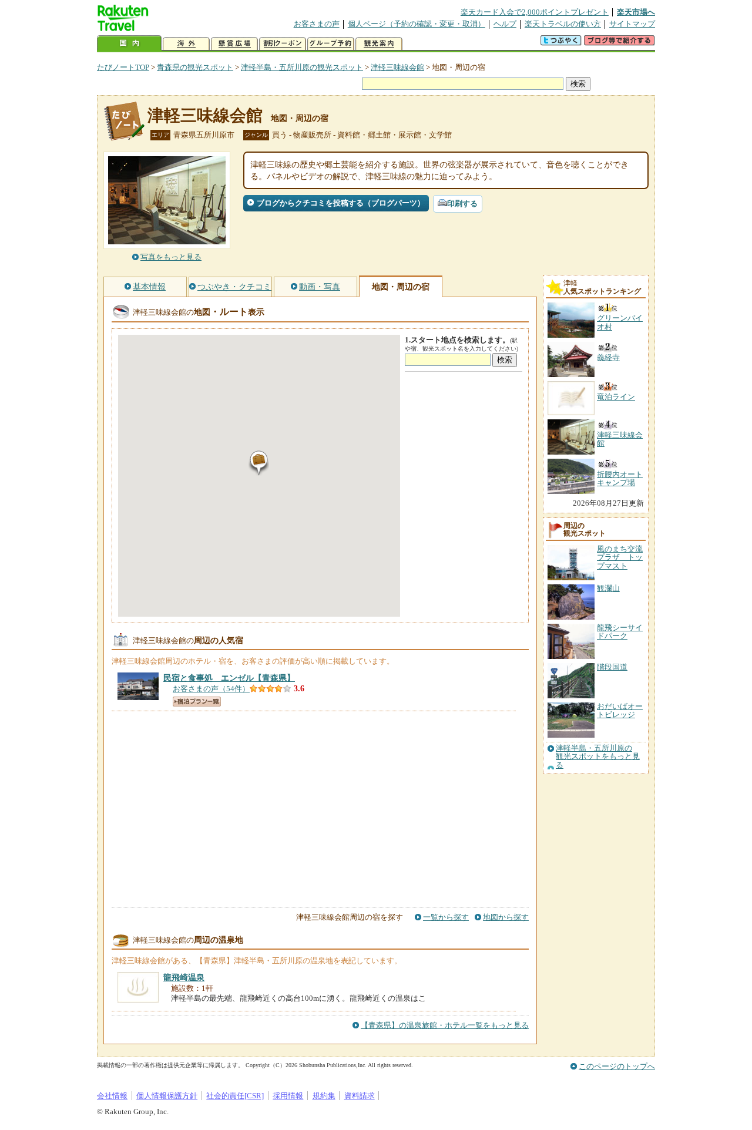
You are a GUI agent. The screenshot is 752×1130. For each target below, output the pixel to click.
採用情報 (288, 1095)
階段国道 (612, 666)
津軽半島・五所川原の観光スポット (302, 67)
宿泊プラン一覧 (197, 702)
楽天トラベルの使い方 (563, 23)
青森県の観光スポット (195, 67)
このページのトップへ (617, 1066)
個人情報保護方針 (166, 1095)
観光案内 (378, 43)
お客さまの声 (317, 23)
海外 (186, 43)
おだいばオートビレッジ (620, 710)
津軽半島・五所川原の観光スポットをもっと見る (598, 756)
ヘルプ (505, 23)
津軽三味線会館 (397, 67)
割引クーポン (282, 43)
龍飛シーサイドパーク (620, 631)
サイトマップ (632, 23)
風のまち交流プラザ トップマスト (620, 557)
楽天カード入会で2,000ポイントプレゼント (535, 12)
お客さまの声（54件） (211, 688)
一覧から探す (446, 917)
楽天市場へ (636, 12)
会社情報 (112, 1095)
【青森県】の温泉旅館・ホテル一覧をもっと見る (445, 1025)
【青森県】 (229, 677)
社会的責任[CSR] (235, 1095)
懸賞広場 (234, 43)
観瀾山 (608, 588)
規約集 (324, 1095)
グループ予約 (330, 43)
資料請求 (359, 1095)
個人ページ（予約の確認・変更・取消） (416, 23)
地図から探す (506, 917)
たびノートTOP (123, 67)
